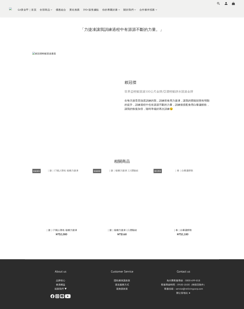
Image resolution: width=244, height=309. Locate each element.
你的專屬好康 (110, 9)
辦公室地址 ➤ (183, 292)
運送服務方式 (122, 284)
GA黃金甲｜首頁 (27, 9)
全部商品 (45, 9)
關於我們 (128, 9)
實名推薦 (74, 9)
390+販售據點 (91, 9)
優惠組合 (61, 9)
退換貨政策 (122, 288)
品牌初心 (60, 280)
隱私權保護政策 (122, 280)
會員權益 (60, 284)
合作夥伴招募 (147, 9)
